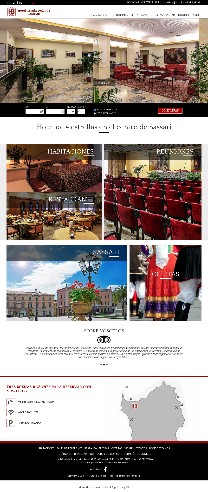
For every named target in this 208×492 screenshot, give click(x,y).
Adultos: (72, 107)
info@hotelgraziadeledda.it (93, 456)
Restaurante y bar (96, 441)
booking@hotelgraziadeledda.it (182, 2)
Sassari (170, 15)
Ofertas (157, 15)
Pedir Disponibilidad (107, 109)
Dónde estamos (189, 15)
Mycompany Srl (120, 480)
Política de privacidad (72, 447)
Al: (47, 107)
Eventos (141, 441)
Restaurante (139, 15)
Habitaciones (100, 15)
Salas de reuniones (69, 441)
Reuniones (120, 15)
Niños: (81, 107)
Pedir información (107, 113)
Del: (28, 107)
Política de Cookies (101, 447)
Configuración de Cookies (133, 447)
